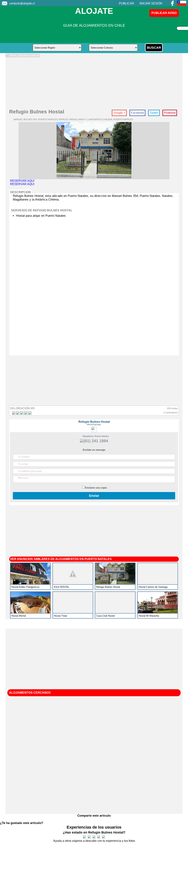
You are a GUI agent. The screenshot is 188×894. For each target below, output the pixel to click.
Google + (119, 112)
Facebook (137, 112)
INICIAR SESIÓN (151, 3)
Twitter (154, 112)
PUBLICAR (126, 3)
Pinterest (170, 112)
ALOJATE (94, 11)
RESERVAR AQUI (22, 180)
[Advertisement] (94, 83)
